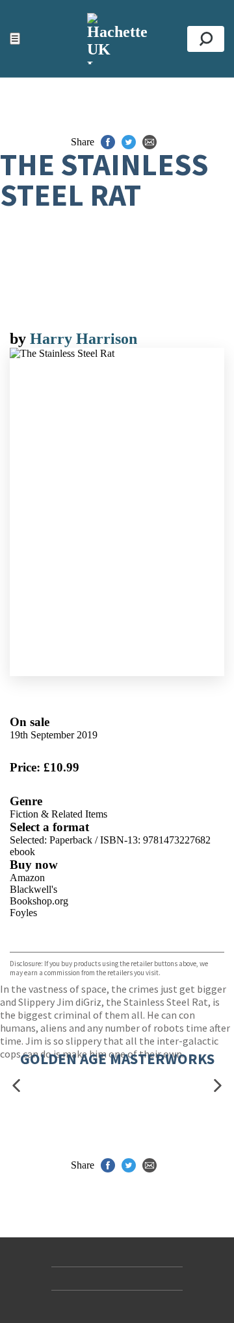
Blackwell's (33, 889)
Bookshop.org (39, 900)
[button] (16, 1086)
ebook (22, 851)
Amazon (27, 877)
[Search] (205, 39)
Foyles (23, 912)
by (20, 338)
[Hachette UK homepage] (117, 38)
